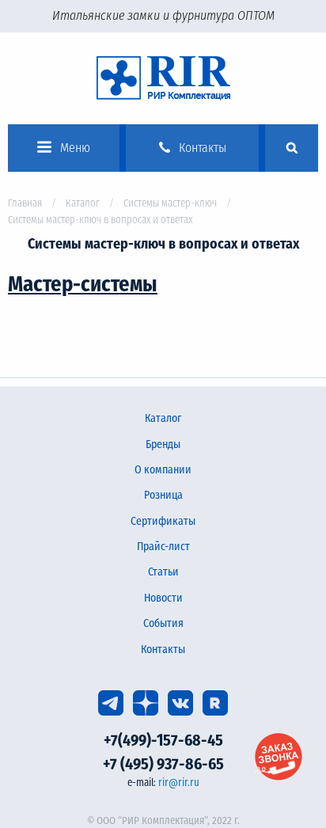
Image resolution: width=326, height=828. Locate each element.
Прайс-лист (163, 546)
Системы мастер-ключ (170, 203)
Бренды (163, 444)
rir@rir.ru (178, 782)
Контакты (163, 649)
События (163, 623)
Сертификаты (163, 521)
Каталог (83, 203)
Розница (163, 495)
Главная (25, 203)
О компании (163, 470)
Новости (163, 598)
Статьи (163, 572)
